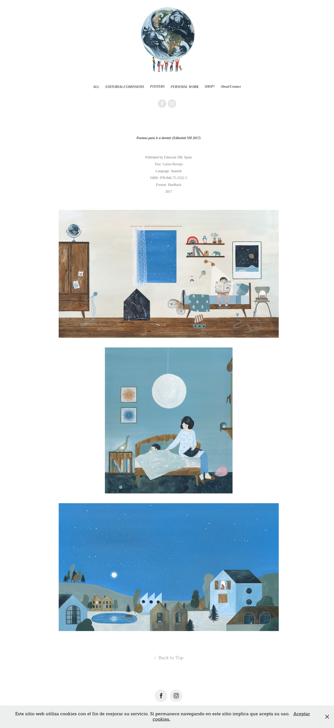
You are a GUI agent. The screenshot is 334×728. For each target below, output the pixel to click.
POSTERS (157, 86)
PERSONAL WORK (185, 87)
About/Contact (231, 86)
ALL (96, 87)
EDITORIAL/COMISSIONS (124, 87)
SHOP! (210, 86)
